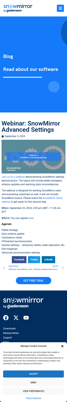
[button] (62, 346)
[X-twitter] (16, 317)
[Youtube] (26, 317)
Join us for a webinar (13, 176)
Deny (33, 382)
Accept (33, 374)
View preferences (33, 391)
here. (31, 218)
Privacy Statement (33, 398)
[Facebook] (6, 317)
